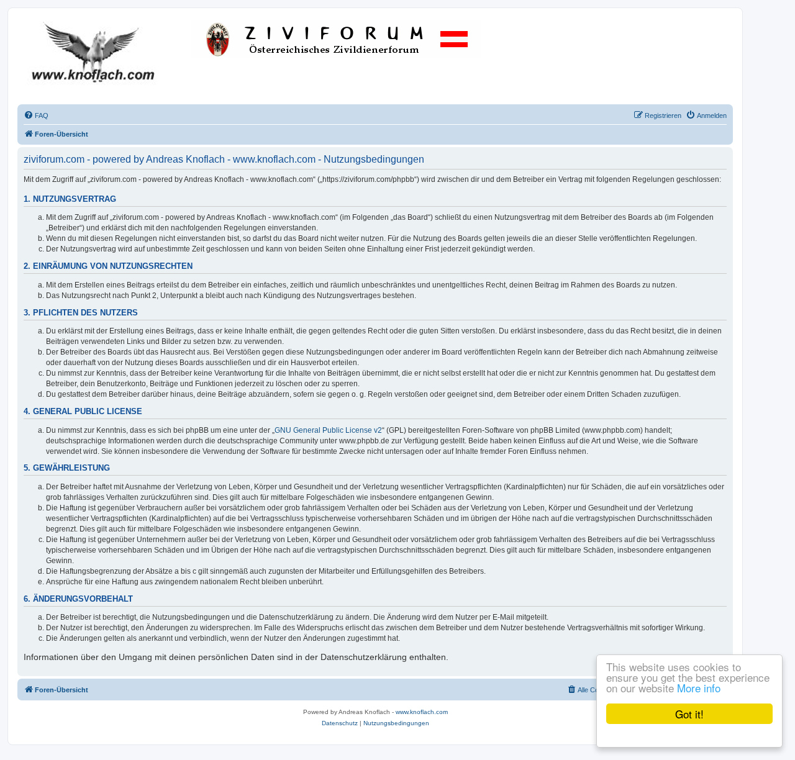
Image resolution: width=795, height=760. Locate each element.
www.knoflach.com (422, 711)
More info (698, 687)
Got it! (689, 714)
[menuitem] (36, 115)
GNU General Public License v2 (328, 430)
